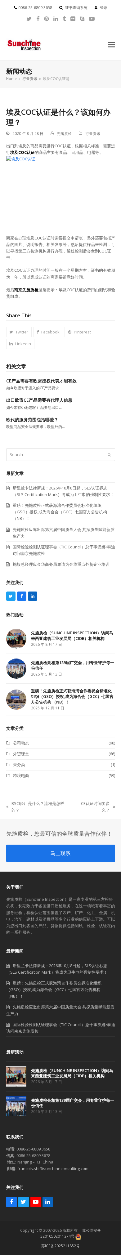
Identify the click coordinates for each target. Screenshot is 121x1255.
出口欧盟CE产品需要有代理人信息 (39, 400)
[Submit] (109, 455)
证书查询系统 (76, 7)
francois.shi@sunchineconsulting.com (52, 1168)
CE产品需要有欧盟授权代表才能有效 (41, 381)
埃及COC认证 (22, 152)
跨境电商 (21, 775)
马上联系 (60, 853)
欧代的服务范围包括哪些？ (32, 419)
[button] (111, 44)
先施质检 (64, 133)
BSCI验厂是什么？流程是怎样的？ (35, 807)
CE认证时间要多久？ (92, 807)
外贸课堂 (21, 754)
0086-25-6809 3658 (33, 1149)
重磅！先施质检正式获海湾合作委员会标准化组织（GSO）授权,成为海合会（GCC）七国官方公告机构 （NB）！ (53, 989)
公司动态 (21, 743)
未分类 (19, 764)
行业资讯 (92, 133)
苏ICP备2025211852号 (60, 1245)
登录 (103, 7)
